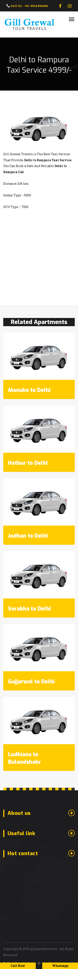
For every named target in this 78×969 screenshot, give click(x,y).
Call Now (18, 966)
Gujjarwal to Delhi (31, 681)
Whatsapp (60, 966)
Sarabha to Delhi (29, 608)
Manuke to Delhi (29, 390)
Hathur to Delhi (28, 462)
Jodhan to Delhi (28, 535)
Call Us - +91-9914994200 (29, 6)
